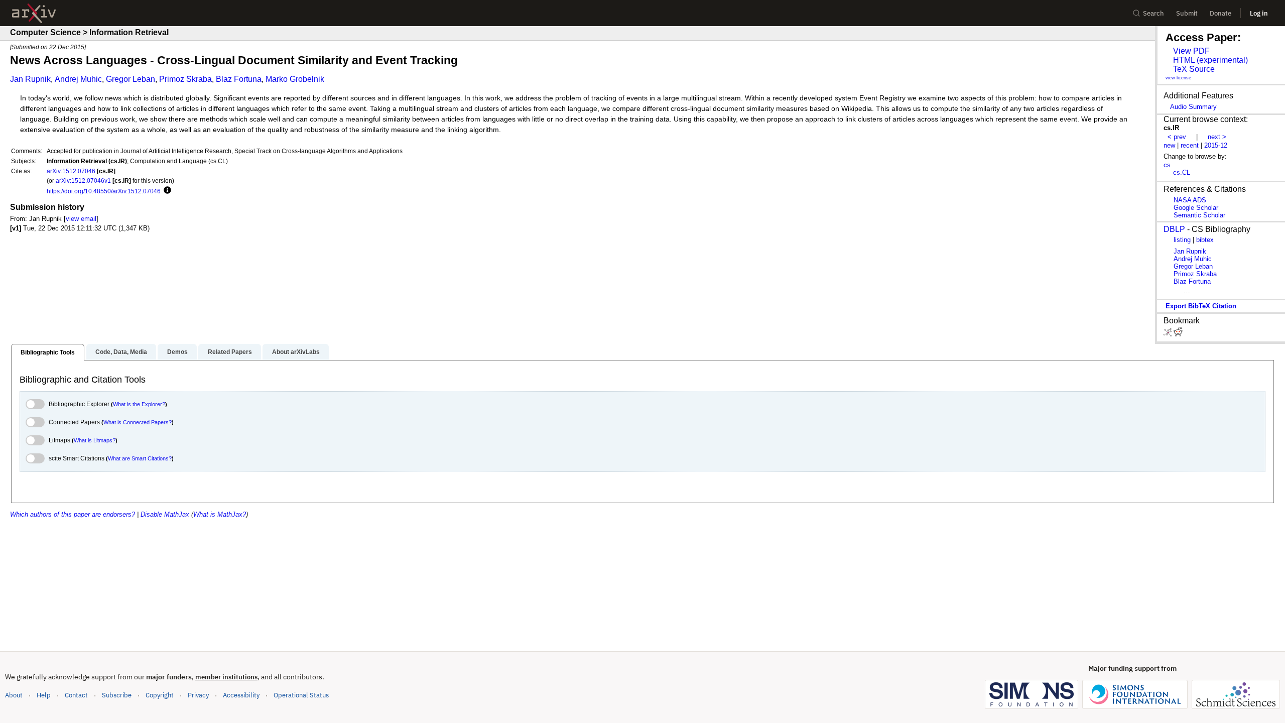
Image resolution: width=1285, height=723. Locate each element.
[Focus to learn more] (166, 190)
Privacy (198, 695)
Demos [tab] (177, 351)
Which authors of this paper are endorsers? (72, 514)
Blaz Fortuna (239, 79)
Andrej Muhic (78, 79)
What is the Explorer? (139, 404)
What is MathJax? (219, 514)
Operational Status (301, 694)
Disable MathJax (165, 514)
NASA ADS (1190, 200)
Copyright (160, 695)
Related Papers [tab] (230, 351)
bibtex (1205, 240)
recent (1190, 145)
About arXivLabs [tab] (296, 351)
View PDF (1191, 51)
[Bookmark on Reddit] (1178, 334)
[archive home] (34, 13)
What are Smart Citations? (140, 458)
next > (1217, 137)
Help (44, 695)
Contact (76, 695)
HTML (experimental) (1210, 60)
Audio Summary (1193, 106)
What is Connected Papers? (137, 422)
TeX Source (1194, 69)
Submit (1187, 13)
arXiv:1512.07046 (71, 171)
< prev (1177, 137)
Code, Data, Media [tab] (121, 351)
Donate (1220, 13)
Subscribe (117, 695)
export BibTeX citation (1201, 306)
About (14, 695)
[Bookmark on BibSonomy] (1169, 334)
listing (1182, 240)
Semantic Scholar (1199, 215)
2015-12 (1215, 145)
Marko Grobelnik (295, 79)
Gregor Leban (130, 79)
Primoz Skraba (185, 79)
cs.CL (1181, 172)
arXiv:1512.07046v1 (83, 180)
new (1169, 145)
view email (81, 218)
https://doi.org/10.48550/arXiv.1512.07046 (104, 191)
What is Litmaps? (94, 440)
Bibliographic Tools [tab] (48, 352)
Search (1153, 13)
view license (1178, 77)
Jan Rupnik (30, 79)
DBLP (1174, 229)
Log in (1259, 13)
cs (1167, 165)
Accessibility (241, 695)
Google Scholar (1196, 207)
